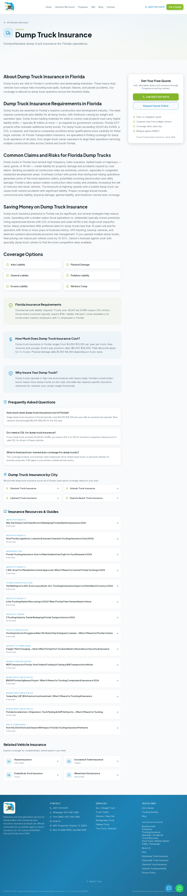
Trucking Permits (150, 812)
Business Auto (148, 826)
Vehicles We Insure (65, 7)
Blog (101, 7)
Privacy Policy (149, 872)
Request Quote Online (155, 105)
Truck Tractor (102, 812)
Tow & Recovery (150, 838)
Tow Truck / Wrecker (106, 828)
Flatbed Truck (102, 824)
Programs (83, 7)
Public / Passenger (151, 844)
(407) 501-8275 (156, 7)
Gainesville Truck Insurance (155, 860)
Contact (111, 7)
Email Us (57, 821)
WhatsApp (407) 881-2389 (66, 812)
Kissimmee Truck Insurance (155, 856)
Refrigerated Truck (105, 820)
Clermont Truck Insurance (154, 864)
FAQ (93, 7)
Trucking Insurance (151, 832)
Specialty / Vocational (152, 835)
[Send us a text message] (169, 888)
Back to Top (95, 881)
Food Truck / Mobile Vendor (155, 841)
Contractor (147, 829)
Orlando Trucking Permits (154, 868)
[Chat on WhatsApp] (179, 888)
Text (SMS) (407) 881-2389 (66, 817)
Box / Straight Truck (105, 808)
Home (49, 7)
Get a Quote (175, 7)
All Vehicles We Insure (17, 22)
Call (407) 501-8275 (157, 96)
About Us (146, 848)
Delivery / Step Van (105, 816)
